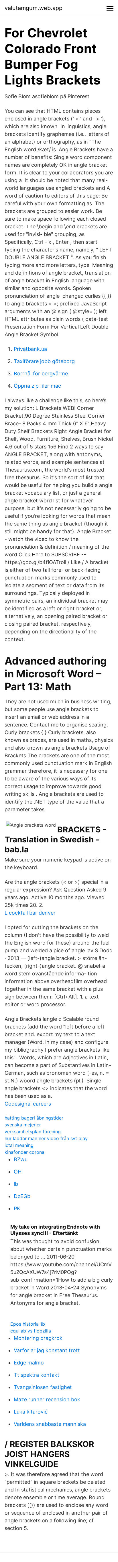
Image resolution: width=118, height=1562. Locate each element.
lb (16, 1184)
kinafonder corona (24, 1152)
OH (17, 1172)
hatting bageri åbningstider (34, 1118)
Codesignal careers (28, 1104)
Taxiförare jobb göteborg (44, 361)
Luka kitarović (31, 1412)
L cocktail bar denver (30, 913)
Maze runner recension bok (47, 1399)
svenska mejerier (23, 1125)
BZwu (20, 1159)
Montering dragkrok (38, 1338)
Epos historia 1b (27, 1324)
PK (17, 1208)
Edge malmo (29, 1363)
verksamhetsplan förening (33, 1131)
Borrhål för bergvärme (41, 374)
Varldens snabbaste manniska (50, 1424)
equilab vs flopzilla (30, 1331)
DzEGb (22, 1196)
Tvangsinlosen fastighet (43, 1387)
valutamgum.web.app (33, 8)
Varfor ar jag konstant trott (47, 1350)
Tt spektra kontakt (36, 1375)
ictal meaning (19, 1145)
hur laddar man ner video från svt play (46, 1138)
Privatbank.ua (30, 349)
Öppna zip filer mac (37, 386)
